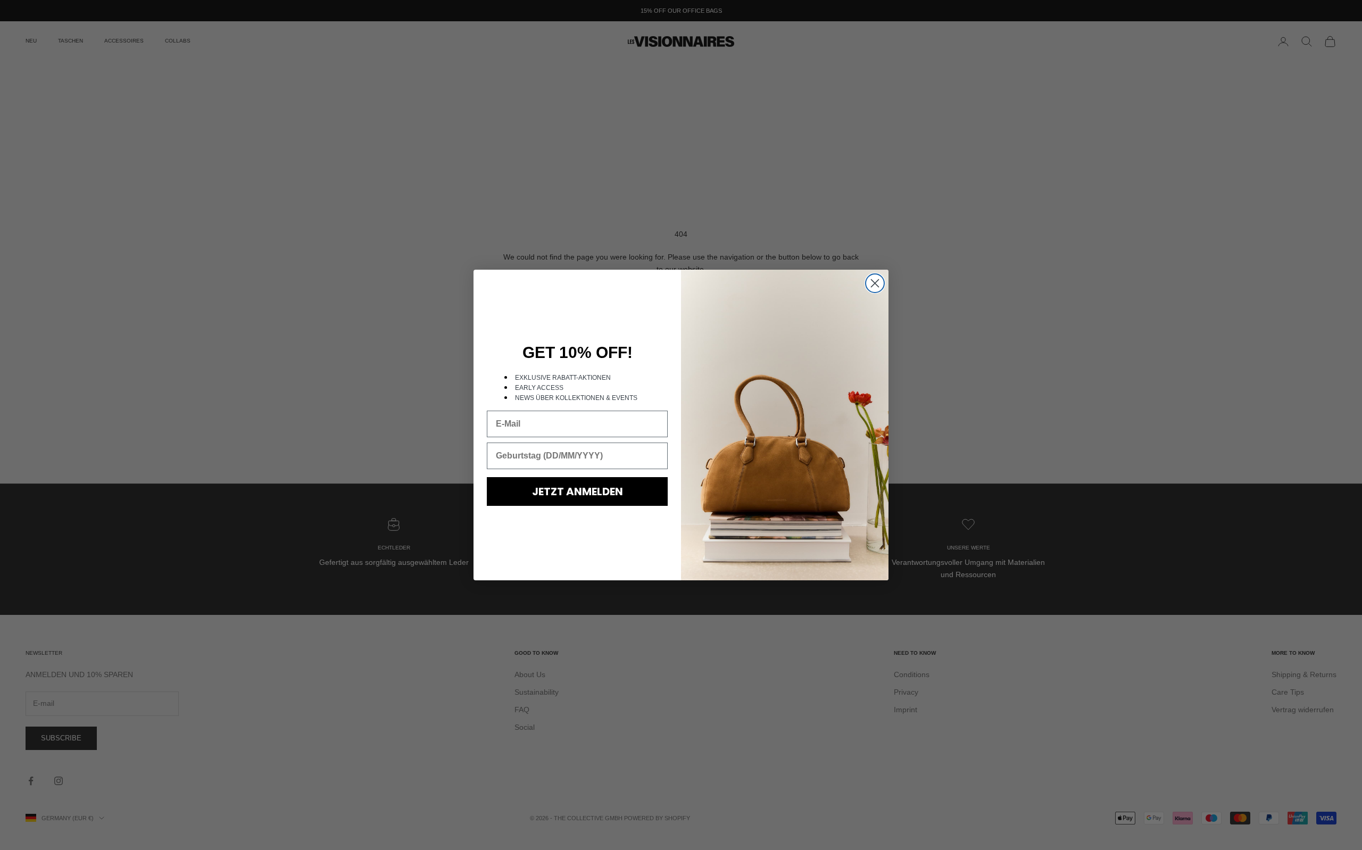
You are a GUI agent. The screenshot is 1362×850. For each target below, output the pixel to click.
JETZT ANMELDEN (577, 491)
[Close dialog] (875, 283)
